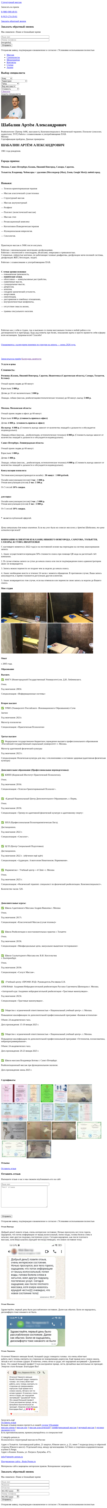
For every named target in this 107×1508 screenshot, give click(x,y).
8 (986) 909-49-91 (9, 12)
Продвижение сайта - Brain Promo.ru (18, 1461)
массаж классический (39, 1427)
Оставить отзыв (8, 1168)
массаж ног (22, 1427)
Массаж (10, 55)
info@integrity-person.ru (12, 1457)
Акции (10, 67)
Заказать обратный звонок (13, 21)
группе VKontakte (50, 1425)
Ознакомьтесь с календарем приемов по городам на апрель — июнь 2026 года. (38, 344)
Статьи (10, 65)
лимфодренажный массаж (64, 1427)
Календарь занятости (31, 359)
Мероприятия (13, 60)
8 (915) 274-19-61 (9, 16)
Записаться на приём (11, 359)
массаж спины (8, 1427)
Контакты (11, 62)
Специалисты (13, 57)
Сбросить (5, 91)
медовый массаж (86, 1427)
